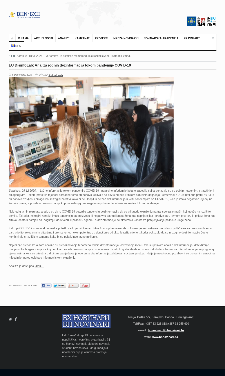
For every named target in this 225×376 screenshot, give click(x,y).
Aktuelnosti (43, 38)
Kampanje (82, 38)
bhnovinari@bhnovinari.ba (166, 330)
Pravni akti (192, 38)
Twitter (10, 319)
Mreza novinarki (125, 38)
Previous (9, 56)
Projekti (101, 38)
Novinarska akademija (161, 38)
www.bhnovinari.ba (165, 337)
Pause (11, 56)
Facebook (16, 319)
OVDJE (39, 266)
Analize (63, 38)
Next (14, 56)
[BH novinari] (25, 15)
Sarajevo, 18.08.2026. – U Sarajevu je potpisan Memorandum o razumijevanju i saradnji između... (75, 55)
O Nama (23, 38)
